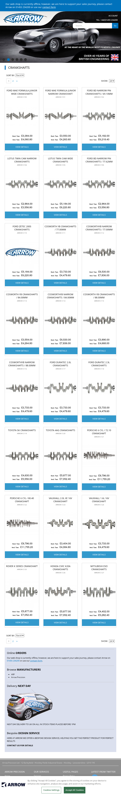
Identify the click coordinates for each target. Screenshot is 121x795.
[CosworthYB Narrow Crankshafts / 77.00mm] (99, 252)
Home (7, 775)
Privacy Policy (69, 775)
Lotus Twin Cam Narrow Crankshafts (22, 160)
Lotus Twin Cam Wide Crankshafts (60, 160)
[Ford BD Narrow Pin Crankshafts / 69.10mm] (99, 116)
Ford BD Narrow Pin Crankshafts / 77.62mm (99, 160)
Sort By (10, 75)
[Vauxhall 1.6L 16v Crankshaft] (99, 524)
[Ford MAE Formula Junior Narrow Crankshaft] (60, 116)
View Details (22, 146)
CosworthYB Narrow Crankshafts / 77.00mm (99, 228)
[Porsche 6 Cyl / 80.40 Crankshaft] (22, 524)
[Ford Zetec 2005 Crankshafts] (22, 252)
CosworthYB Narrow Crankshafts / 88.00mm (21, 364)
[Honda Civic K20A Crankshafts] (60, 592)
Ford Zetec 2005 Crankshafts (22, 228)
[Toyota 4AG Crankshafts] (60, 456)
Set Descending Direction (27, 75)
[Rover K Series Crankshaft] (22, 592)
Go (115, 25)
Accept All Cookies (75, 790)
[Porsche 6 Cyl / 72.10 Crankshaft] (99, 456)
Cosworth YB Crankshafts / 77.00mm (60, 228)
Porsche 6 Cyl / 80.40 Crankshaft (22, 500)
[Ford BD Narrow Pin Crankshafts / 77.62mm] (99, 184)
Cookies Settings (51, 790)
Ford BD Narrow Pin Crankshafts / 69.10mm (99, 92)
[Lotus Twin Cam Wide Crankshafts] (60, 184)
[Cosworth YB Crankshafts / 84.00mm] (22, 320)
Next (17, 81)
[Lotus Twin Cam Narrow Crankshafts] (22, 184)
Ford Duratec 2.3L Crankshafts (99, 364)
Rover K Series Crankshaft (22, 566)
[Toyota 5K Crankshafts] (22, 456)
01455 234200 (23, 7)
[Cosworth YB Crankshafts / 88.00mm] (99, 320)
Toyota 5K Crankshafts (22, 430)
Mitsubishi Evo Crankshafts (99, 568)
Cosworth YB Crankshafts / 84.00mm (22, 296)
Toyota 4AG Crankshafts (60, 430)
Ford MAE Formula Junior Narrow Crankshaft (60, 92)
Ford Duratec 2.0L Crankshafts (60, 364)
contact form (49, 7)
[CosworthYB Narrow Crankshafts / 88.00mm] (22, 388)
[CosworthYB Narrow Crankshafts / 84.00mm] (60, 320)
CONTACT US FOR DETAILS (20, 745)
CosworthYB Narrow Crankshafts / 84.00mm (60, 296)
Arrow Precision (18, 677)
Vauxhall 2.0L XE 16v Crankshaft (60, 500)
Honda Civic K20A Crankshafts (60, 568)
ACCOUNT (113, 15)
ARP (13, 674)
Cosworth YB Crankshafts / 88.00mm (99, 296)
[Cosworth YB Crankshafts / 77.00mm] (60, 252)
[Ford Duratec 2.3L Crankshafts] (99, 388)
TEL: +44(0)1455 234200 (107, 20)
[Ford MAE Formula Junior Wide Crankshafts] (22, 116)
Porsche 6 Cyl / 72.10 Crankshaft (99, 432)
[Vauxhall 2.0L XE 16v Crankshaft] (60, 524)
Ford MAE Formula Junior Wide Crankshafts (22, 92)
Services (37, 775)
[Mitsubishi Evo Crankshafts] (99, 592)
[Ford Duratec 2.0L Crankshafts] (60, 388)
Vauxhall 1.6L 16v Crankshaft (99, 500)
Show (104, 80)
